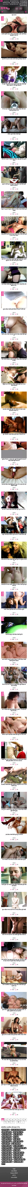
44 (18, 1122)
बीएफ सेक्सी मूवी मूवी (17, 1157)
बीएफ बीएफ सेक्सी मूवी (6, 1136)
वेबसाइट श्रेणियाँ (14, 1173)
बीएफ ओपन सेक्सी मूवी (6, 1134)
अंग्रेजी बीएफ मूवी (5, 1130)
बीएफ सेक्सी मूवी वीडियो (6, 1159)
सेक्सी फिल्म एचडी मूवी (15, 2)
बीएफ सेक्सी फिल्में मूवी (6, 1150)
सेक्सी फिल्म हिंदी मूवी (23, 5)
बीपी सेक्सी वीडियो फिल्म (14, 1)
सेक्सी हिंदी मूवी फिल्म (23, 1)
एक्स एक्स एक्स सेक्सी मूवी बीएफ (18, 1130)
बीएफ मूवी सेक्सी (16, 1139)
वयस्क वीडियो (14, 1177)
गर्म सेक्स (14, 1185)
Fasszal (8, 1183)
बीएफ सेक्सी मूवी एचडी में (18, 1152)
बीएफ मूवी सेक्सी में (5, 1143)
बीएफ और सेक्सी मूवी (18, 1134)
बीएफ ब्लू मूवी (16, 1136)
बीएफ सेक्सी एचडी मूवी (6, 1146)
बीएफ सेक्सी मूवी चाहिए (6, 1155)
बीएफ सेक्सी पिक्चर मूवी (6, 1148)
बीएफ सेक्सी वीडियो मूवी (6, 1162)
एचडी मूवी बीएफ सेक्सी (18, 1132)
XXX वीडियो (14, 1171)
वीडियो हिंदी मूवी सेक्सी (23, 4)
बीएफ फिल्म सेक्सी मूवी (23, 1183)
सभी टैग (3, 1164)
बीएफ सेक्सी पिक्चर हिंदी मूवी (20, 1148)
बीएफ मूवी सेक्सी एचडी (6, 1141)
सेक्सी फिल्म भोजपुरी (6, 2)
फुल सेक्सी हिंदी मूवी (23, 2)
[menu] (2, 12)
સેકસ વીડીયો (6, 4)
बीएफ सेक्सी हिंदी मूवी (18, 1162)
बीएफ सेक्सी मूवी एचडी (6, 1152)
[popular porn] (16, 8)
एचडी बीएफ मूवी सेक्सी (6, 1132)
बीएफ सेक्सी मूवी (16, 1150)
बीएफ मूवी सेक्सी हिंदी (16, 1143)
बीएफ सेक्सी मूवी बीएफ (6, 1157)
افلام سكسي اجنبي (15, 1183)
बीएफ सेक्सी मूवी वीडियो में (19, 1159)
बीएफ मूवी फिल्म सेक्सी (6, 1139)
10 (9, 1122)
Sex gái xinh (3, 1183)
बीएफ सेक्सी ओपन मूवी (18, 1146)
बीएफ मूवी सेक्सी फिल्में (18, 1141)
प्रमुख (14, 1169)
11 (13, 1122)
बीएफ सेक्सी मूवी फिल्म (18, 1155)
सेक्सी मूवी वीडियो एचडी (14, 4)
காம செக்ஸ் (6, 1)
